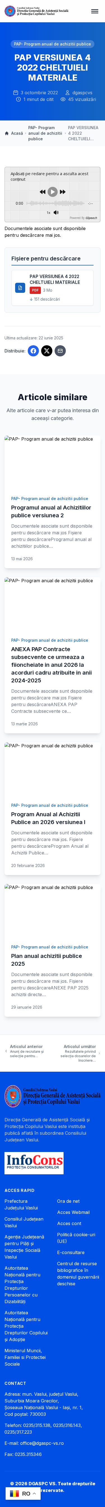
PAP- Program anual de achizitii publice (52, 44)
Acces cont (69, 1223)
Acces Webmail (73, 1212)
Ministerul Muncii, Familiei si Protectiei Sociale (25, 1357)
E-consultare (71, 1252)
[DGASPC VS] (36, 11)
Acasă (17, 133)
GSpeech (91, 217)
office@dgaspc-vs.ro (42, 1443)
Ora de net (68, 1201)
